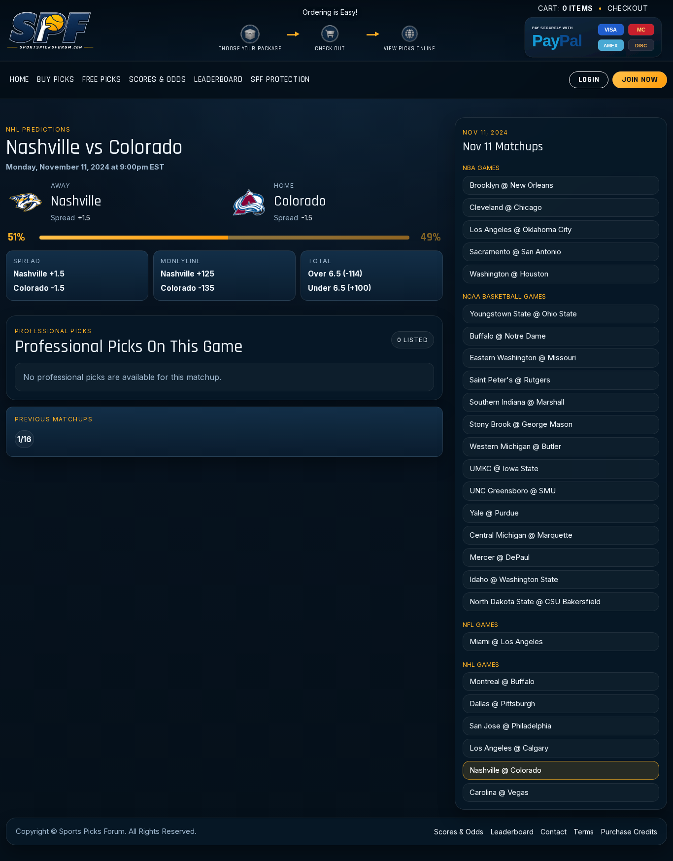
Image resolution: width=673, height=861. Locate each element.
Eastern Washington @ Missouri (523, 357)
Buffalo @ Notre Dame (508, 336)
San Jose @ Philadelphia (510, 725)
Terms (583, 831)
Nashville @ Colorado (505, 770)
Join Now (640, 79)
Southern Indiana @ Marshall (517, 402)
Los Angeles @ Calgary (509, 748)
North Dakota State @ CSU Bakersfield (535, 601)
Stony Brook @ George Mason (521, 424)
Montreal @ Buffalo (502, 681)
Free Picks (101, 79)
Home (19, 79)
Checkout (627, 8)
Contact (553, 831)
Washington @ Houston (509, 273)
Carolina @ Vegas (499, 792)
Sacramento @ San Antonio (515, 251)
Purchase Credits (629, 831)
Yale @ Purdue (494, 512)
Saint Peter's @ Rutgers (510, 379)
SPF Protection (280, 79)
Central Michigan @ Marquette (521, 535)
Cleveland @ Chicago (506, 207)
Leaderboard (218, 79)
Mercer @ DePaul (500, 557)
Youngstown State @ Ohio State (523, 313)
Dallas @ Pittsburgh (502, 703)
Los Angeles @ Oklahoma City (521, 229)
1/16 (24, 439)
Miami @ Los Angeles (506, 641)
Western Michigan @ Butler (515, 446)
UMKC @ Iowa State (504, 468)
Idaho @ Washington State (514, 579)
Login (589, 79)
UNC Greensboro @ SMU (513, 490)
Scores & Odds (157, 79)
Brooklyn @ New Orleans (511, 185)
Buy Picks (55, 79)
